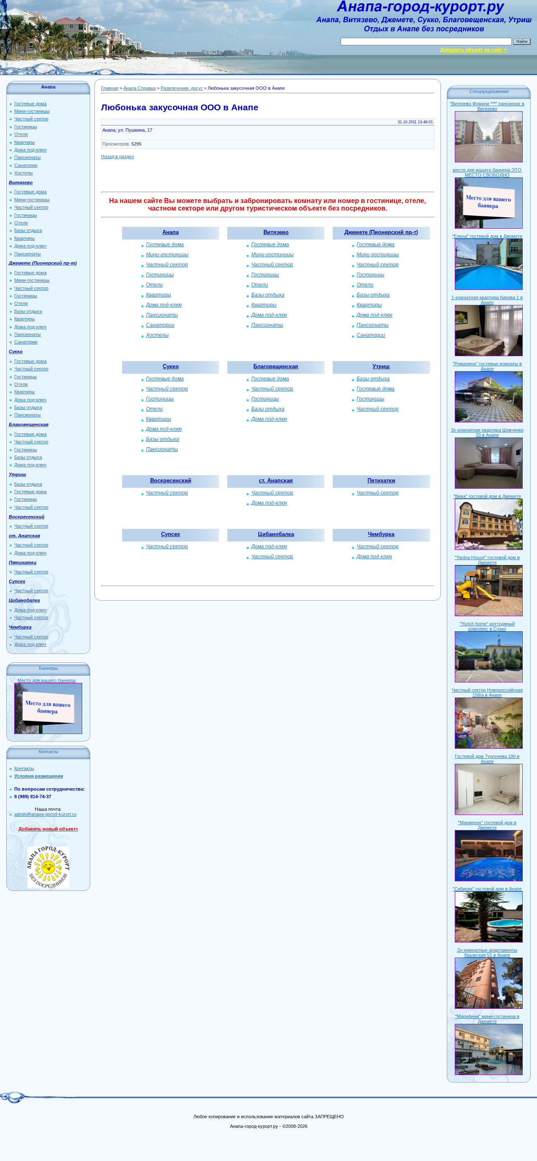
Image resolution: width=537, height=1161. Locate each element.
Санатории (25, 165)
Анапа (170, 232)
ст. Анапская (276, 480)
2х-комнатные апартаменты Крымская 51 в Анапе (487, 953)
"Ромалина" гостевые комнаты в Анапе (487, 366)
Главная (109, 88)
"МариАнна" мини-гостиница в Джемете (487, 1019)
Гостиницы (25, 126)
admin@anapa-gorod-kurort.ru (45, 814)
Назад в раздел (117, 156)
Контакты (24, 768)
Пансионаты (27, 157)
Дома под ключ (30, 644)
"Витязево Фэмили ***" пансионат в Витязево (487, 106)
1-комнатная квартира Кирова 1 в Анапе (487, 300)
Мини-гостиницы (32, 111)
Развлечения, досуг (182, 88)
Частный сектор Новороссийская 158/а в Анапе (487, 692)
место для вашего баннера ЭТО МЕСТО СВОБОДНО (487, 172)
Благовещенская (275, 366)
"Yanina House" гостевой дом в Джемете (487, 560)
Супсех (170, 534)
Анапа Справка (139, 88)
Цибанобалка (276, 534)
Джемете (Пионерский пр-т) (381, 232)
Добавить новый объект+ (48, 828)
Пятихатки (381, 480)
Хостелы (23, 172)
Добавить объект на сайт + (473, 50)
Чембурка (381, 534)
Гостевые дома (30, 103)
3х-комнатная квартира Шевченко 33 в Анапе (487, 432)
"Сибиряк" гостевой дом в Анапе (487, 888)
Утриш (381, 366)
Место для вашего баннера (47, 680)
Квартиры (24, 142)
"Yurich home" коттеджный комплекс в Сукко (487, 626)
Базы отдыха (28, 230)
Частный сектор (31, 118)
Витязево (276, 232)
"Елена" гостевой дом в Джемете (487, 236)
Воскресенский (170, 480)
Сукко (171, 366)
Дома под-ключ (30, 149)
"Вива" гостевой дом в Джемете (487, 496)
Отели (21, 134)
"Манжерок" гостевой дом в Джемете (487, 825)
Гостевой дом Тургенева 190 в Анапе (487, 759)
